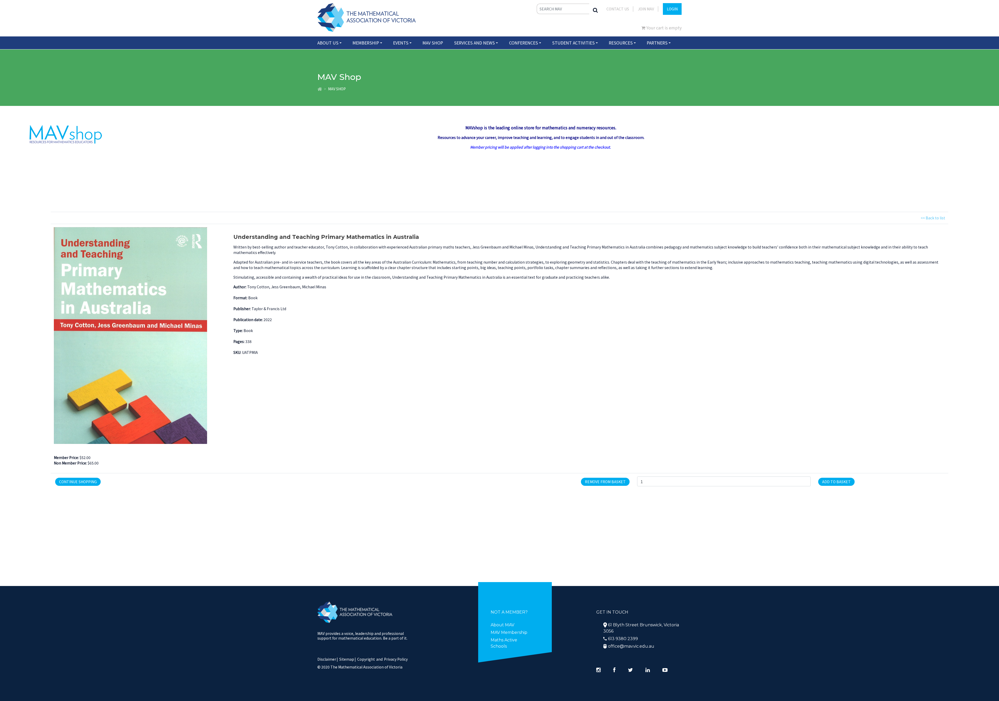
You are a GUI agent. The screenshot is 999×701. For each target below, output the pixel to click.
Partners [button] (657, 43)
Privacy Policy (396, 659)
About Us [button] (327, 43)
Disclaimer (327, 659)
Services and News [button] (474, 43)
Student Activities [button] (573, 43)
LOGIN (672, 8)
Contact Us (617, 8)
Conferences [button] (523, 43)
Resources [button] (621, 43)
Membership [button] (366, 43)
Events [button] (400, 43)
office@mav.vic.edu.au (631, 646)
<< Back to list (933, 217)
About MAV (502, 624)
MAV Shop (432, 43)
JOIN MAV (646, 8)
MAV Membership (509, 632)
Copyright (366, 659)
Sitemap (346, 659)
